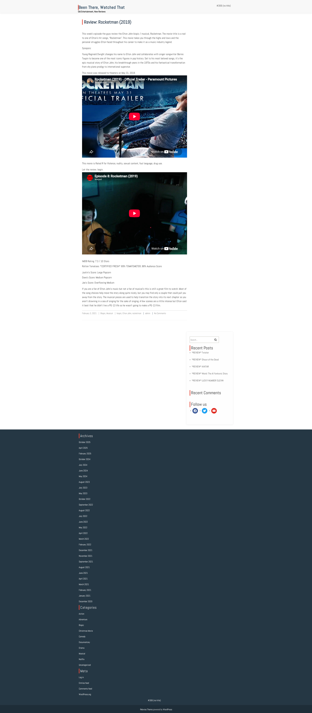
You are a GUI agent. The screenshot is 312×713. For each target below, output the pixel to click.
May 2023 (83, 493)
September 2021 (86, 561)
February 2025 (85, 453)
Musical (109, 313)
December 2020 (85, 601)
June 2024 (83, 470)
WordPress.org (85, 694)
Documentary (84, 642)
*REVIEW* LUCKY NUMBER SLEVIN (207, 380)
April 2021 (83, 578)
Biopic (102, 313)
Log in (81, 677)
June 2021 (83, 572)
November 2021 (85, 555)
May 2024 (83, 476)
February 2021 (85, 590)
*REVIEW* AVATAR (200, 366)
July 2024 (83, 464)
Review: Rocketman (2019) (107, 22)
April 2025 (83, 447)
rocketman (136, 313)
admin (147, 313)
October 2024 (84, 459)
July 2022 (83, 516)
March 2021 (84, 584)
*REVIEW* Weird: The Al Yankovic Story (210, 373)
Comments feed (85, 688)
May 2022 (83, 527)
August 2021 (84, 567)
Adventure (83, 619)
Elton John (127, 313)
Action (81, 613)
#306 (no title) (224, 5)
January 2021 (84, 595)
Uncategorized (85, 664)
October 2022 (84, 499)
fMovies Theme (146, 709)
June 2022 (83, 521)
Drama (81, 647)
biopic (119, 313)
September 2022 (86, 504)
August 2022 (84, 510)
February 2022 (85, 544)
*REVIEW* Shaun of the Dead (205, 359)
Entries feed (84, 682)
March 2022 (84, 538)
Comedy (82, 636)
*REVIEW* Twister (200, 352)
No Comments (160, 313)
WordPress (167, 709)
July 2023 (83, 487)
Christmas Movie (86, 630)
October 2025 (84, 442)
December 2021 (85, 550)
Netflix (81, 659)
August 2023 (84, 481)
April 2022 (83, 533)
